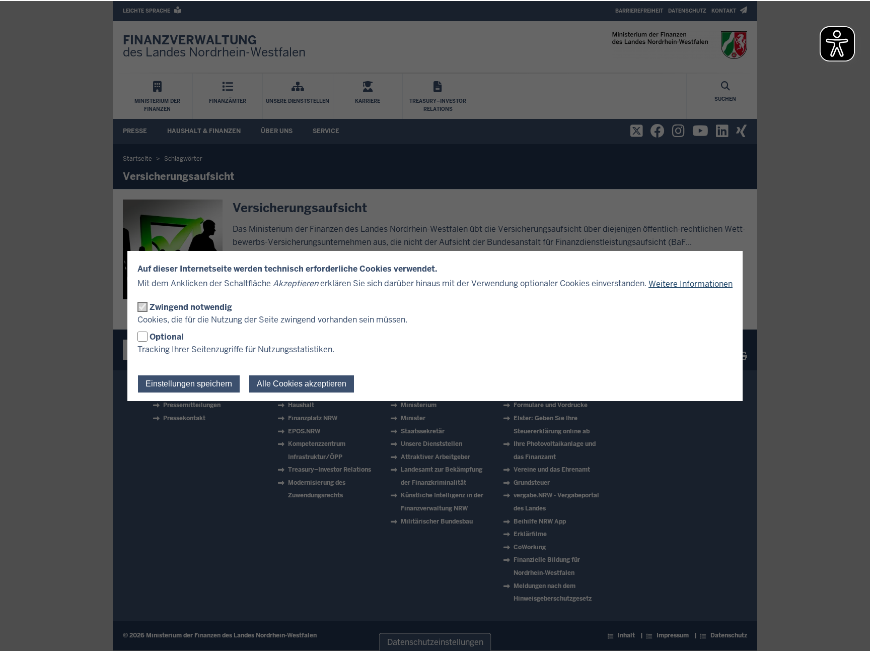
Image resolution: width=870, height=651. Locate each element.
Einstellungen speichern (189, 383)
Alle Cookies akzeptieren (301, 383)
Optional (167, 337)
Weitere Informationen (690, 284)
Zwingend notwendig (191, 307)
